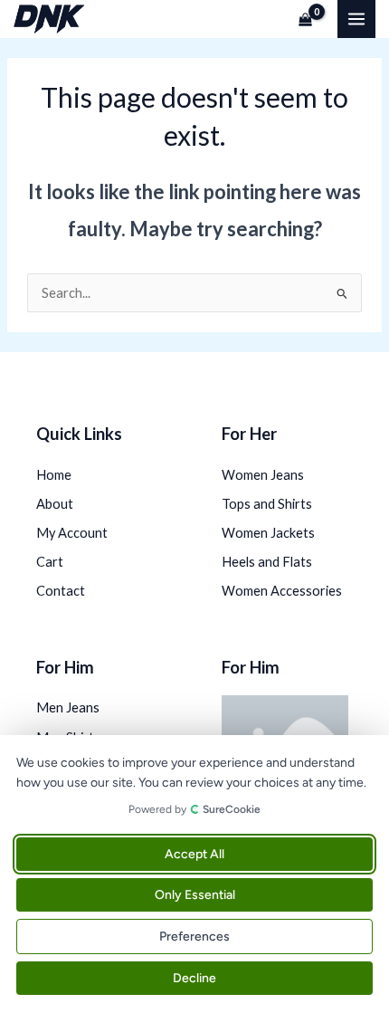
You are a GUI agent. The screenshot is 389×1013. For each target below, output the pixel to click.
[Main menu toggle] (356, 19)
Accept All (194, 854)
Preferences (194, 936)
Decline (194, 978)
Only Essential (195, 895)
